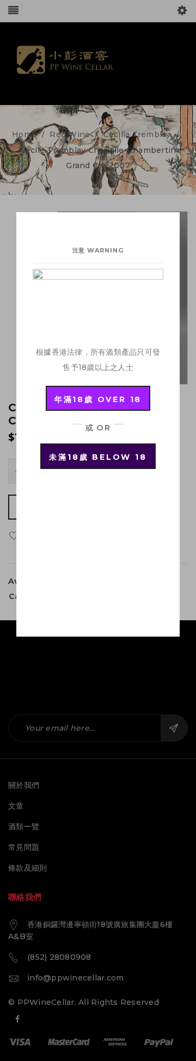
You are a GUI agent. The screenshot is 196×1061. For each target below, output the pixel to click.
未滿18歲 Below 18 (97, 457)
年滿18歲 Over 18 (98, 399)
